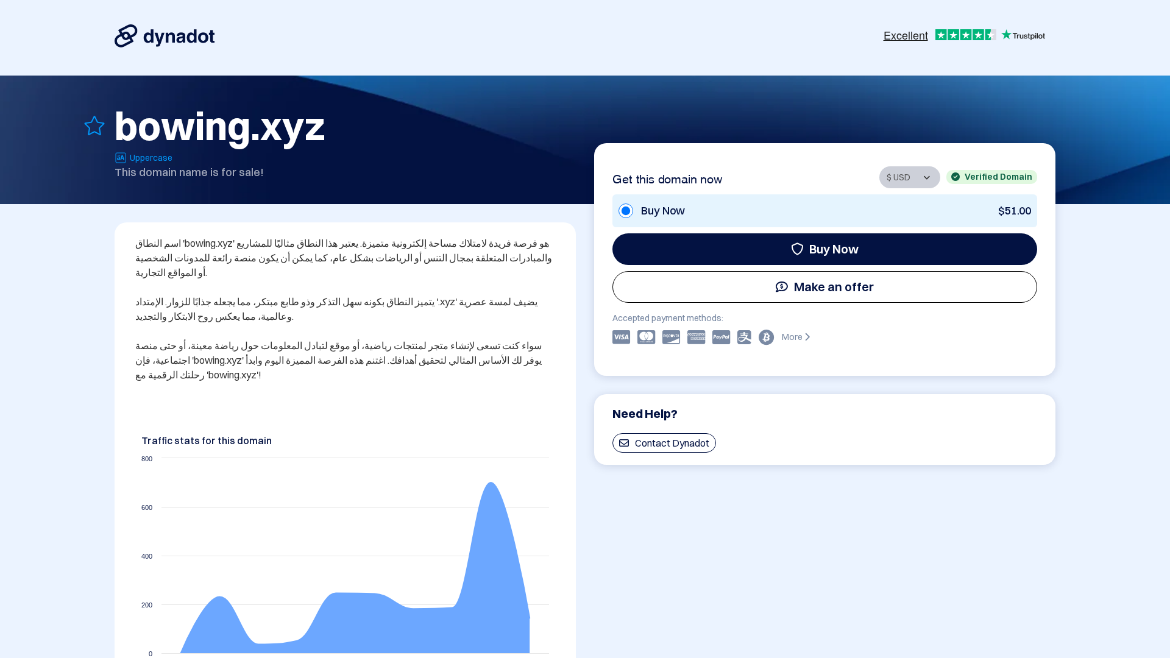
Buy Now (834, 248)
